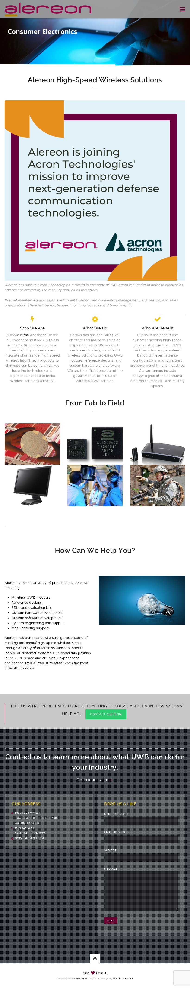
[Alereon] (48, 9)
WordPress (80, 978)
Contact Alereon (106, 714)
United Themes (123, 978)
